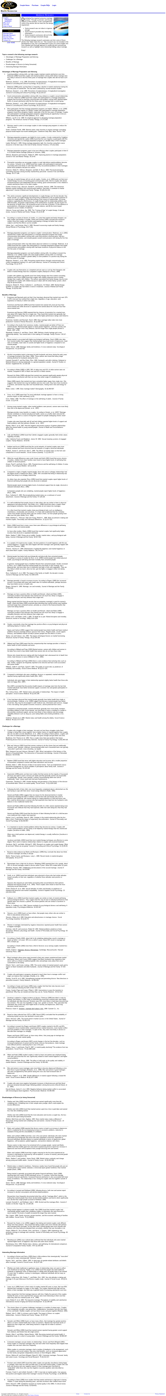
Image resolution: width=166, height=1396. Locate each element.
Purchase (35, 5)
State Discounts (8, 38)
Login (54, 5)
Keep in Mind (7, 26)
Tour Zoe (6, 24)
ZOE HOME (11, 42)
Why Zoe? (6, 23)
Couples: (6, 18)
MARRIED (8, 21)
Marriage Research (9, 35)
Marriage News (8, 33)
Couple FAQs (45, 5)
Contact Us (7, 40)
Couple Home (24, 5)
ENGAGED (8, 19)
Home (77, 1394)
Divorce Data (7, 37)
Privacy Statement (160, 1394)
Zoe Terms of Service (33, 1395)
